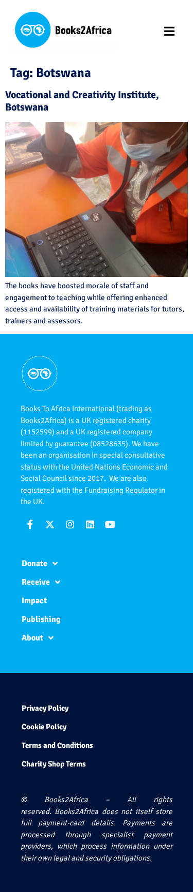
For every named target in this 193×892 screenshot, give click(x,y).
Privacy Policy (45, 708)
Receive (36, 582)
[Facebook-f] (30, 524)
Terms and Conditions (57, 745)
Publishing (41, 619)
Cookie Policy (44, 726)
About (32, 638)
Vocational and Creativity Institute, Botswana (82, 101)
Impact (34, 601)
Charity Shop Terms (54, 764)
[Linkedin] (90, 524)
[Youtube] (110, 524)
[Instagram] (70, 524)
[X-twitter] (50, 524)
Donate (34, 563)
